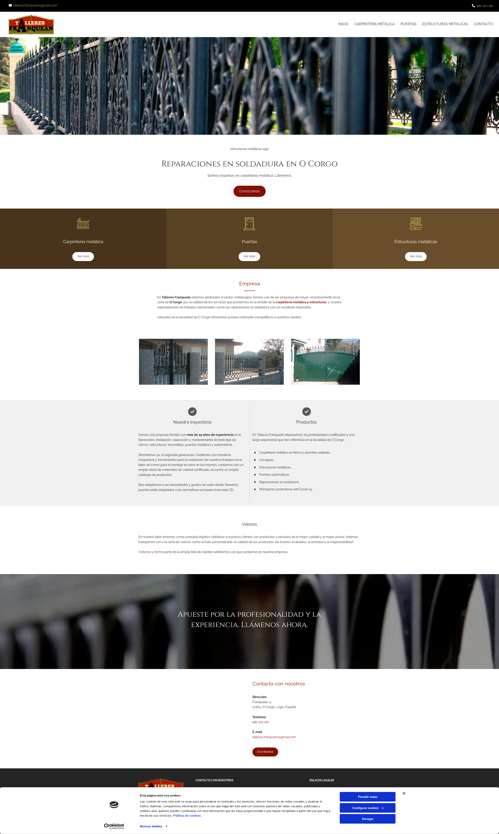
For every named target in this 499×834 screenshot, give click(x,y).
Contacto (483, 24)
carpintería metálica (291, 302)
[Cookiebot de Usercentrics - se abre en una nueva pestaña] (114, 826)
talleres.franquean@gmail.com (35, 5)
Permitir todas (367, 796)
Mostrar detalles (151, 826)
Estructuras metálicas (445, 24)
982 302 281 (485, 6)
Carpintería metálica (374, 24)
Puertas (408, 24)
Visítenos (144, 552)
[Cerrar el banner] (404, 793)
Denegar (367, 819)
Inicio (343, 24)
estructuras (317, 302)
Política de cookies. (187, 815)
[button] (250, 191)
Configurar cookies (365, 807)
